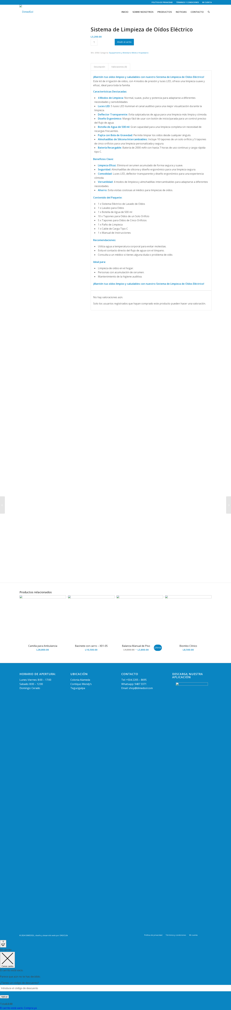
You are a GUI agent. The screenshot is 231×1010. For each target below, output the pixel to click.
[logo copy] (26, 12)
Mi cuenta (207, 2)
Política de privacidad (162, 2)
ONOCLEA (64, 935)
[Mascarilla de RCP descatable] (2, 505)
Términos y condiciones (187, 2)
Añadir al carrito (124, 42)
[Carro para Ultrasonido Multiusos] (228, 505)
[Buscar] (209, 12)
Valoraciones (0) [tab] (119, 66)
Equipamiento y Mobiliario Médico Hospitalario (128, 53)
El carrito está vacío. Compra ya (18, 1008)
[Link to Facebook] (20, 2)
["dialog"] (115, 979)
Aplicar (4, 997)
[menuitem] (162, 2)
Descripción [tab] (99, 66)
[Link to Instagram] (25, 2)
